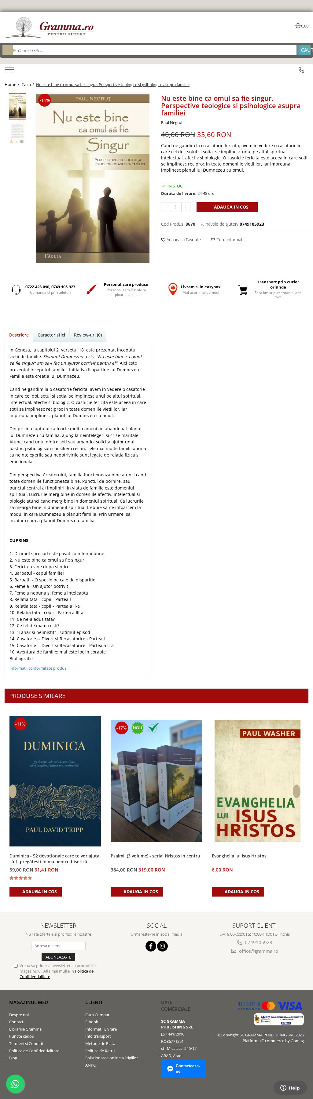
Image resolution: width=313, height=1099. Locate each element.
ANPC (90, 1065)
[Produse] (10, 71)
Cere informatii (230, 239)
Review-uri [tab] (88, 335)
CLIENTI (93, 1002)
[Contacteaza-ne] (301, 70)
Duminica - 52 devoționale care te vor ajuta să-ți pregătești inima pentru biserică (54, 858)
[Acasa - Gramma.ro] (50, 27)
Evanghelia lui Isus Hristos (239, 856)
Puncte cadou (21, 1036)
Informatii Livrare (101, 1029)
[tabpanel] (93, 177)
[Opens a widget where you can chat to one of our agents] (290, 1088)
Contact (16, 1021)
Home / (12, 84)
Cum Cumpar (97, 1014)
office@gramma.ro (258, 951)
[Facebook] (150, 946)
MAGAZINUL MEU (28, 1002)
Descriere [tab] (19, 335)
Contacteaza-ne (188, 1069)
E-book (91, 1021)
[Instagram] (162, 946)
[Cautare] (303, 50)
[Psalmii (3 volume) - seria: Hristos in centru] (156, 781)
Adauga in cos (231, 207)
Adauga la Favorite (183, 239)
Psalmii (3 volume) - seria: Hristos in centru (155, 856)
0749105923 (258, 942)
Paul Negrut (172, 122)
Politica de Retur (100, 1051)
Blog (13, 1058)
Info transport (98, 1036)
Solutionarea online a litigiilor (111, 1058)
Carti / (28, 84)
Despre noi (19, 1014)
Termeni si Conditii (26, 1043)
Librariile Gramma (25, 1029)
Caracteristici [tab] (51, 335)
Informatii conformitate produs (37, 668)
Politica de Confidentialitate (34, 1051)
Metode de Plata (100, 1043)
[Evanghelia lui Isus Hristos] (258, 781)
